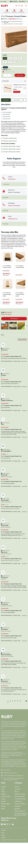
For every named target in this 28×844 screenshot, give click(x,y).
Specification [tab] (17, 100)
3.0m (20, 58)
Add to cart (20, 75)
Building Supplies (5, 804)
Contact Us (18, 789)
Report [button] (15, 361)
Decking (3, 806)
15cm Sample (12, 61)
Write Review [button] (14, 318)
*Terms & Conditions (20, 804)
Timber (3, 791)
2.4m (15, 58)
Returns (17, 791)
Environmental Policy (20, 799)
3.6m (5, 61)
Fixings (3, 808)
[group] (14, 313)
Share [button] (19, 361)
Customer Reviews (19, 796)
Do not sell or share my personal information (21, 814)
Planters (3, 801)
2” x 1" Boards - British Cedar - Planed (10, 151)
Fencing (3, 799)
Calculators (18, 806)
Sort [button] (2, 335)
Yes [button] (13, 361)
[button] (15, 19)
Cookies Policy (18, 801)
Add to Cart (16, 91)
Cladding (3, 794)
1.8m (10, 58)
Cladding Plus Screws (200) (20, 85)
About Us (17, 787)
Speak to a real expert (14, 192)
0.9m (5, 58)
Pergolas (3, 787)
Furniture (3, 837)
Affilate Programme (20, 811)
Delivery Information (20, 794)
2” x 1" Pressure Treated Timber (9, 138)
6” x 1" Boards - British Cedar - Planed (10, 146)
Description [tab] (6, 100)
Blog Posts (17, 808)
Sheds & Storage (5, 796)
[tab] (22, 339)
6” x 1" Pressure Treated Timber (9, 141)
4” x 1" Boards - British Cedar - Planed (10, 149)
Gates (2, 789)
